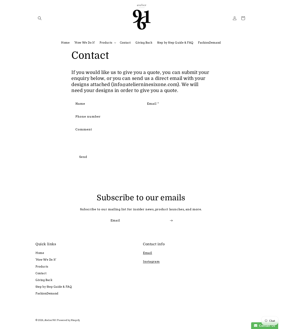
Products (41, 266)
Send (83, 157)
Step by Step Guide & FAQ (53, 286)
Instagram (151, 261)
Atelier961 (51, 320)
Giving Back (44, 280)
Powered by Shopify (68, 320)
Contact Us (266, 325)
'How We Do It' (45, 259)
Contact (40, 273)
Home (39, 252)
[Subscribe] (171, 220)
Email (147, 253)
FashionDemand (47, 293)
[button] (39, 18)
